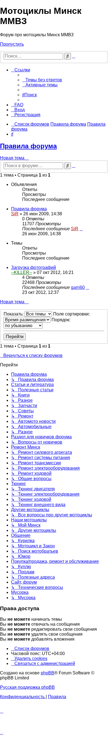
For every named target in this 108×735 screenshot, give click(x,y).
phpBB (47, 673)
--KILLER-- (21, 272)
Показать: (14, 314)
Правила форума (28, 146)
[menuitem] (42, 79)
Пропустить (12, 44)
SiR (15, 213)
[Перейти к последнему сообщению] (81, 228)
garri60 (78, 287)
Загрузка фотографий (33, 267)
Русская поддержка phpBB (27, 687)
